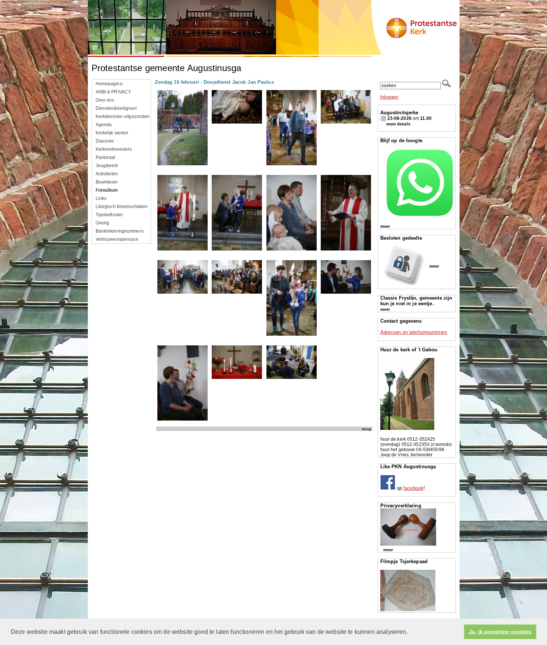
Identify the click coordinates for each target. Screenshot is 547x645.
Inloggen (389, 97)
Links (101, 198)
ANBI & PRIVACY (113, 92)
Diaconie (105, 141)
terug (366, 429)
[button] (410, 632)
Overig (102, 223)
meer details (398, 124)
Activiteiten (107, 173)
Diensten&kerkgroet (116, 108)
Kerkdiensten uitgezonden (123, 116)
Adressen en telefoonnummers (414, 332)
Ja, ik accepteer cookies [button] (500, 632)
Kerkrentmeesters (114, 149)
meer (385, 226)
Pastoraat (105, 157)
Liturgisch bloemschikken (122, 206)
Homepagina (109, 83)
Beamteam (107, 182)
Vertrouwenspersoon (117, 239)
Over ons (105, 100)
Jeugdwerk (107, 165)
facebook (413, 488)
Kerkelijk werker (112, 132)
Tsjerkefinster (109, 214)
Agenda (104, 124)
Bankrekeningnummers (120, 231)
